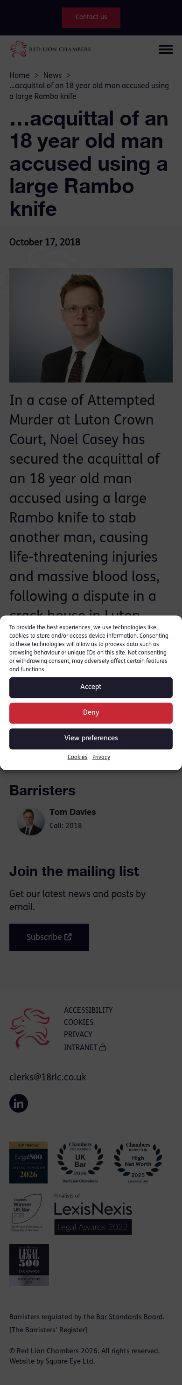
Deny (91, 713)
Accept (91, 687)
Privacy (101, 757)
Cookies (78, 757)
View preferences (91, 738)
